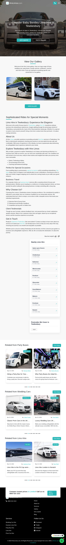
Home (35, 500)
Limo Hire (27, 444)
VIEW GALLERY (32, 106)
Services (36, 506)
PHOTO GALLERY (41, 40)
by (26, 370)
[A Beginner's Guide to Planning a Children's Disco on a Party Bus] (47, 359)
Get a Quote (37, 511)
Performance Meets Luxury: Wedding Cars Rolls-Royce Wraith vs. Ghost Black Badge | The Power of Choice (46, 421)
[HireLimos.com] (14, 3)
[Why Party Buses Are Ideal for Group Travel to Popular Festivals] (19, 359)
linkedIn (38, 530)
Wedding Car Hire (11, 522)
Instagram (39, 528)
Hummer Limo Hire (11, 525)
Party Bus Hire (10, 528)
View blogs (57, 345)
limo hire (42, 125)
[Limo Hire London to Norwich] (19, 452)
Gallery (36, 509)
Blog (35, 514)
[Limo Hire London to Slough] (47, 452)
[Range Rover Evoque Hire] (19, 88)
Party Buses (27, 351)
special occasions (32, 170)
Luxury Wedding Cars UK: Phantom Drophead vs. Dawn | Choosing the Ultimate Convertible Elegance (18, 421)
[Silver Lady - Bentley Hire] (47, 88)
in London (32, 491)
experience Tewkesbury (18, 221)
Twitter (38, 525)
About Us (36, 503)
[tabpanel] (19, 366)
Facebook (39, 522)
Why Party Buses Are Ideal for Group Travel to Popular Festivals (18, 374)
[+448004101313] (55, 3)
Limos (12, 139)
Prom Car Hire (10, 533)
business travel (24, 182)
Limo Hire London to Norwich (17, 467)
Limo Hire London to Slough (45, 467)
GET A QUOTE (24, 40)
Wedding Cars (26, 398)
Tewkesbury (32, 125)
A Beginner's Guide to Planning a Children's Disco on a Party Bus (47, 374)
